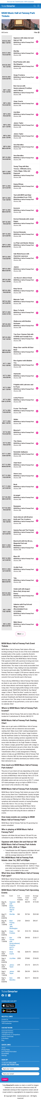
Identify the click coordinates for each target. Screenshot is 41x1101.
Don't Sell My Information (9, 1051)
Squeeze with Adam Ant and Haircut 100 (12, 906)
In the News (5, 1038)
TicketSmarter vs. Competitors (11, 1034)
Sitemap (4, 1055)
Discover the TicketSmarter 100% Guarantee (20, 1)
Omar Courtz (11, 953)
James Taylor (11, 966)
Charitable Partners (7, 1032)
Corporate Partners (7, 1031)
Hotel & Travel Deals (7, 1036)
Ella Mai (12, 914)
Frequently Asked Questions (10, 1021)
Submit (4, 1079)
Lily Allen (12, 958)
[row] (20, 41)
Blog (3, 1040)
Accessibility (5, 1053)
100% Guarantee (7, 1023)
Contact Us (5, 1019)
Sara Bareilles (12, 979)
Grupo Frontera (12, 932)
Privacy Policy (6, 1049)
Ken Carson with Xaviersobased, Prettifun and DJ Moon (14, 943)
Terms (3, 1048)
